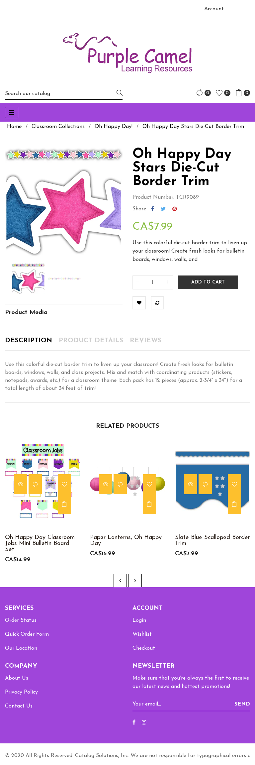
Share (152, 209)
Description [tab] (28, 340)
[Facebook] (133, 722)
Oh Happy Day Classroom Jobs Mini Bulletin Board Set (40, 544)
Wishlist (142, 634)
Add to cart (208, 282)
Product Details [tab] (91, 340)
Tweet (163, 209)
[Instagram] (144, 722)
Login (139, 620)
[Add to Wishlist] (139, 302)
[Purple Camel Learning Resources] (127, 53)
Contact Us (19, 706)
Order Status (21, 620)
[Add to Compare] (157, 302)
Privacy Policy (21, 692)
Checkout (143, 648)
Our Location (21, 648)
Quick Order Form (27, 634)
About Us (16, 678)
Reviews (145, 340)
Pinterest (174, 209)
